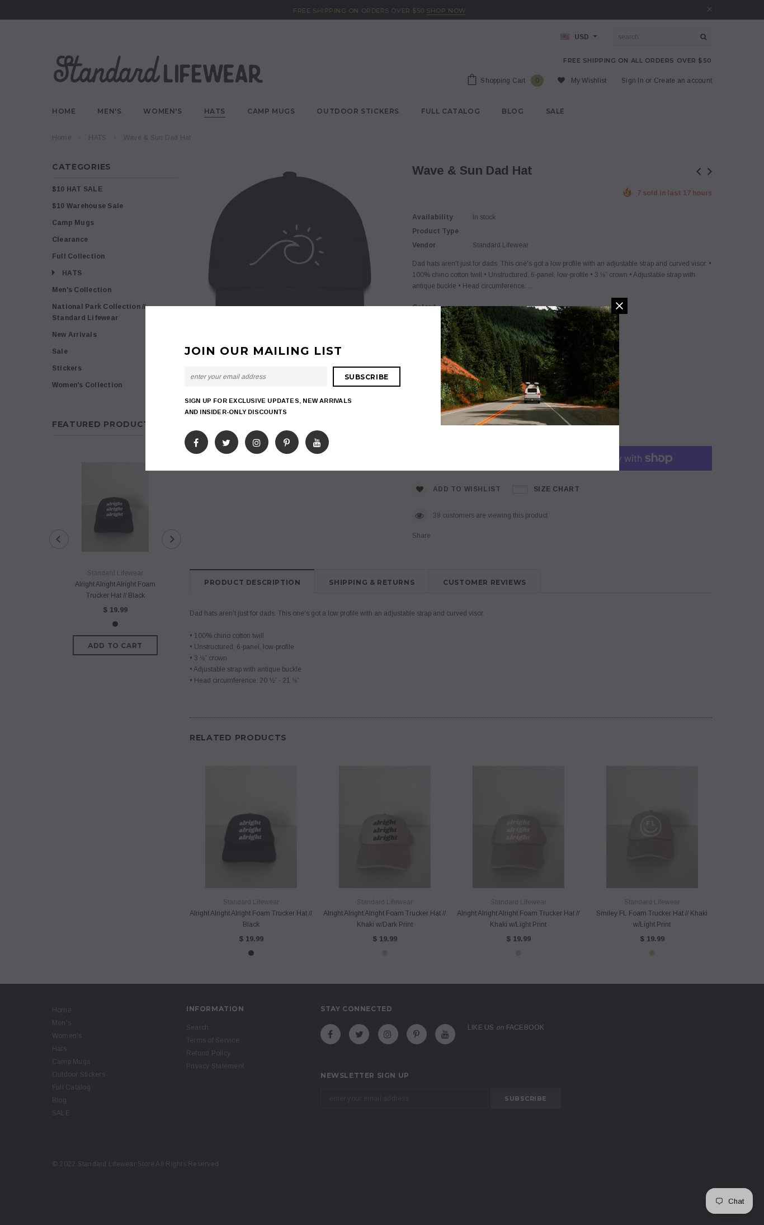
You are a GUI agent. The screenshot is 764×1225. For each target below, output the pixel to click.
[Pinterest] (287, 440)
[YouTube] (317, 440)
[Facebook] (196, 440)
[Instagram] (257, 440)
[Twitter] (226, 440)
